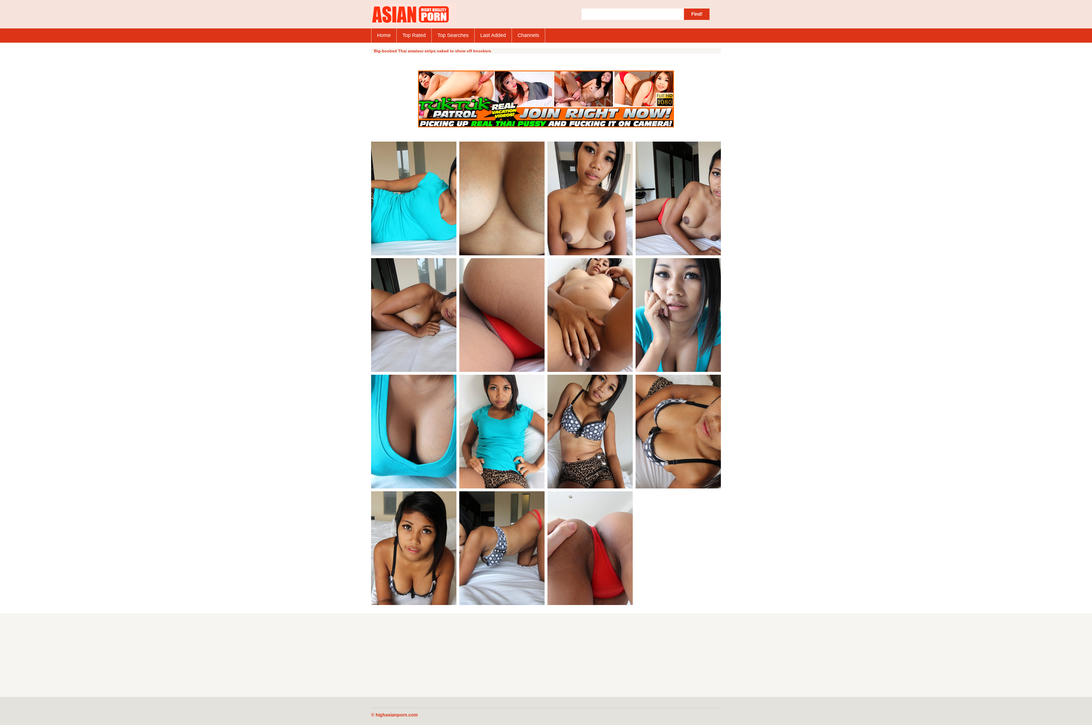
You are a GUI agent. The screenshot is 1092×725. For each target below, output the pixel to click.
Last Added (493, 35)
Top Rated (414, 35)
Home (384, 35)
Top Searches (453, 35)
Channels (528, 35)
